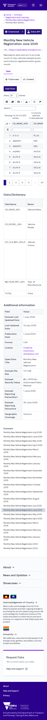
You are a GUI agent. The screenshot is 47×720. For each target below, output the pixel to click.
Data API (35, 32)
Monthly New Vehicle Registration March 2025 (21, 524)
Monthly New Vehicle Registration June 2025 (23, 510)
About (7, 567)
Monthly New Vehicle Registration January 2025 (22, 538)
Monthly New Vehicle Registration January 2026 (22, 465)
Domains (18, 15)
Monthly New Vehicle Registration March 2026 (21, 451)
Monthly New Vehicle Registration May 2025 (23, 514)
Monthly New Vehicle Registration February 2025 (22, 531)
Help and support (15, 669)
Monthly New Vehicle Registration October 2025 (22, 486)
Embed (30, 79)
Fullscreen (13, 79)
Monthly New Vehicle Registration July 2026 (23, 432)
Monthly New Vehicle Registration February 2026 (22, 458)
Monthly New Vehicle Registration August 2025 (21, 500)
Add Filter (10, 89)
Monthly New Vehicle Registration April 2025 (23, 519)
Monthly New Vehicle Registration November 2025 (23, 479)
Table (8, 71)
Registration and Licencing (17, 17)
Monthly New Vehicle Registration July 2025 (23, 506)
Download (13, 32)
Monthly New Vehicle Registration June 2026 (23, 437)
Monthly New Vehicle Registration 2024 (21, 544)
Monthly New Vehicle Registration (20, 20)
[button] (22, 31)
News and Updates (15, 575)
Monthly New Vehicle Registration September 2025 (23, 493)
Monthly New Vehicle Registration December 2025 (23, 472)
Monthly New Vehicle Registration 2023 (21, 548)
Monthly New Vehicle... (15, 23)
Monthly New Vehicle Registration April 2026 (23, 445)
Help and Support (11, 691)
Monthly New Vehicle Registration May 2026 (23, 441)
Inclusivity (8, 634)
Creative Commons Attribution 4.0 (31, 351)
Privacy (6, 695)
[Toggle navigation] (41, 5)
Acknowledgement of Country (18, 602)
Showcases (10, 583)
